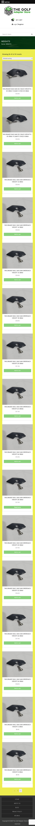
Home (3, 44)
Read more (17, 507)
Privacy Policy (17, 812)
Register (21, 24)
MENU (7, 2)
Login (15, 24)
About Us (17, 803)
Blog (17, 807)
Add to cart (17, 98)
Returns (17, 816)
